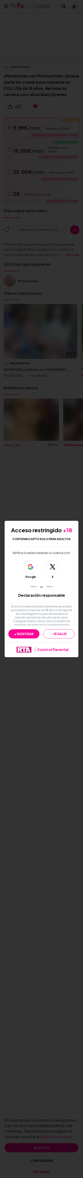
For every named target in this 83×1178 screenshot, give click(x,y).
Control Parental (52, 649)
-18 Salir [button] (59, 634)
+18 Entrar (24, 634)
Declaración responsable (41, 595)
